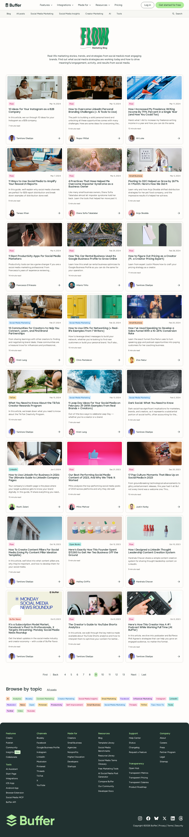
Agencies (72, 747)
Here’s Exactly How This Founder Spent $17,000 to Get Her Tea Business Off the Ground (93, 553)
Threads (40, 771)
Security (179, 825)
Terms (170, 825)
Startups (72, 766)
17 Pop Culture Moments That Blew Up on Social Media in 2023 (153, 476)
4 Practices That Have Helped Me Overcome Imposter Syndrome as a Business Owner (90, 184)
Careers (163, 742)
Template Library (106, 742)
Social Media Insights (69, 13)
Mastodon (41, 761)
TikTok (40, 775)
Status (132, 742)
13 (123, 674)
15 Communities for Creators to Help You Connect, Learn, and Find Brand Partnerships (34, 331)
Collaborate (11, 757)
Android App (12, 788)
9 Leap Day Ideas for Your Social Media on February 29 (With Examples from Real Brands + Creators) (94, 406)
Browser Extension (15, 792)
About (163, 738)
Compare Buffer (106, 781)
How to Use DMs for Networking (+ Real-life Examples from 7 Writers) (93, 329)
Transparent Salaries (138, 782)
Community (11, 747)
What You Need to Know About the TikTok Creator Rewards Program (34, 404)
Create (9, 738)
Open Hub (134, 768)
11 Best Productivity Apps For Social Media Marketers (35, 257)
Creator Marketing (94, 13)
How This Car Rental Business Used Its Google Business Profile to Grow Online (92, 257)
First (45, 674)
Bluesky (40, 738)
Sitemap (164, 761)
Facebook (41, 742)
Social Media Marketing (42, 13)
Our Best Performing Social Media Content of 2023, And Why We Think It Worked (91, 478)
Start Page (11, 773)
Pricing (118, 5)
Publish (9, 742)
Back (55, 674)
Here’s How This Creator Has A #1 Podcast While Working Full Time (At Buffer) (150, 627)
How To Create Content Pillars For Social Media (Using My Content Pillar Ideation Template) (34, 553)
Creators (72, 738)
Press (162, 747)
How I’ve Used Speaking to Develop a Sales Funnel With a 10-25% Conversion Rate (152, 331)
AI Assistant (12, 769)
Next (133, 674)
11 (110, 674)
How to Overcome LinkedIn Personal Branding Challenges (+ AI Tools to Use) (92, 110)
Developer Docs (105, 791)
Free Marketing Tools (108, 768)
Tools (119, 13)
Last (144, 674)
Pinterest (41, 766)
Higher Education (76, 757)
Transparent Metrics (138, 773)
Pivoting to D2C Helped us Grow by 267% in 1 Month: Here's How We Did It (153, 182)
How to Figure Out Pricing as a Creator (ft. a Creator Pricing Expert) (152, 257)
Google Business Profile (48, 747)
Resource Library (106, 755)
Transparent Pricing (138, 777)
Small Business (75, 742)
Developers (73, 761)
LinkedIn (41, 757)
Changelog (134, 747)
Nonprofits (73, 752)
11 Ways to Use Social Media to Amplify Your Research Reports (32, 182)
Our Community (106, 786)
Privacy (162, 825)
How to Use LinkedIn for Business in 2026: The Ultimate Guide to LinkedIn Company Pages (34, 478)
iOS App (10, 783)
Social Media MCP (15, 797)
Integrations (12, 778)
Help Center (135, 738)
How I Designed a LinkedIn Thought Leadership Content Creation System (151, 551)
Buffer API (11, 802)
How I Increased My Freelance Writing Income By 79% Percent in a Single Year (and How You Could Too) (152, 112)
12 (116, 674)
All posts (20, 13)
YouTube (41, 785)
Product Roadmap (138, 787)
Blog (9, 13)
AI (110, 13)
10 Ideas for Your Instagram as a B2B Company (31, 110)
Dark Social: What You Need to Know (151, 403)
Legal (162, 757)
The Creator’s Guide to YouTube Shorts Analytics (92, 626)
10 (102, 674)
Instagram (41, 752)
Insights (13, 752)
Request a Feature (138, 752)
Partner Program (168, 752)
